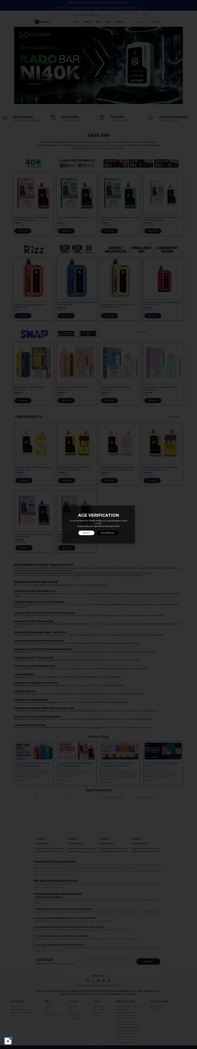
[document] (98, 524)
